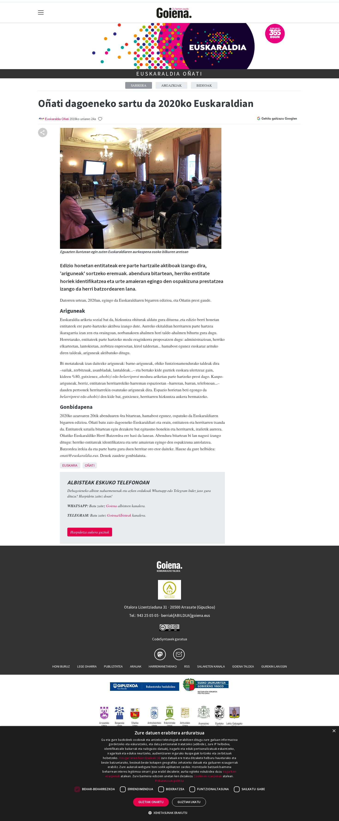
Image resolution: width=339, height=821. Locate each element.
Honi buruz (61, 666)
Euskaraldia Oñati (169, 73)
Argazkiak (171, 85)
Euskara (69, 465)
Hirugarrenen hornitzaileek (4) (139, 758)
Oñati (90, 465)
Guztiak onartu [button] (151, 802)
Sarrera (138, 85)
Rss (187, 666)
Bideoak (204, 85)
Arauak (135, 666)
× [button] (334, 731)
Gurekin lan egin (274, 666)
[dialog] (169, 773)
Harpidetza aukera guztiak (89, 532)
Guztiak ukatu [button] (189, 802)
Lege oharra (87, 666)
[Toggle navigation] (41, 13)
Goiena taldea (243, 666)
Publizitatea (113, 666)
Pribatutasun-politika (169, 781)
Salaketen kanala (211, 666)
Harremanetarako (163, 666)
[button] (169, 812)
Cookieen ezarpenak (208, 776)
